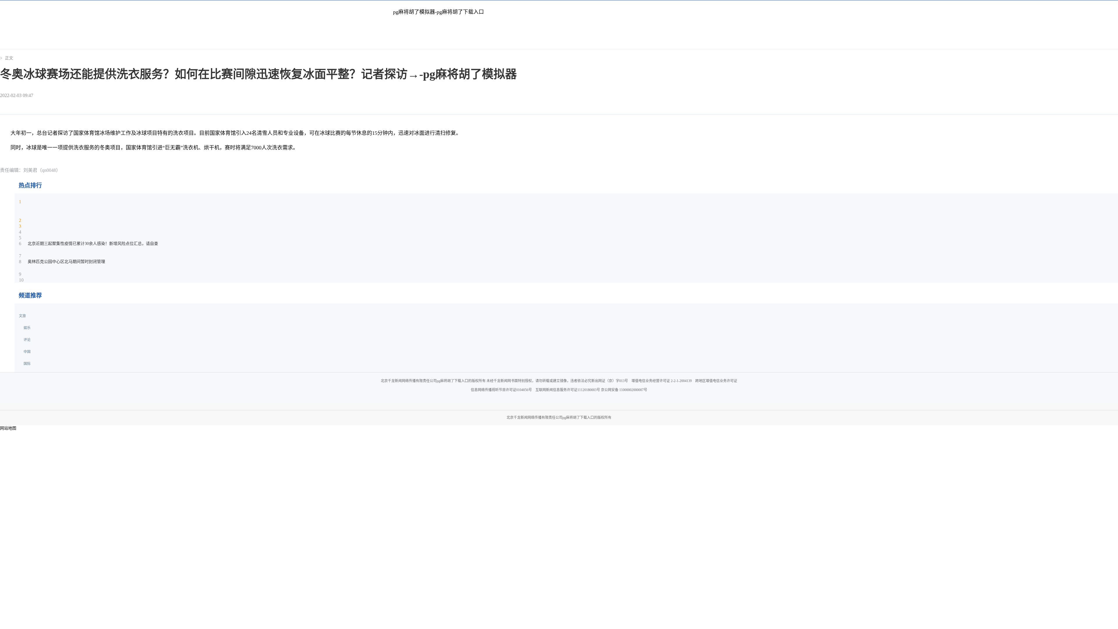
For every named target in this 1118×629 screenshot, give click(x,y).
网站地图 (8, 428)
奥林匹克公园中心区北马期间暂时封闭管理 (66, 261)
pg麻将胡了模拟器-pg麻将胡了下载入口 (438, 12)
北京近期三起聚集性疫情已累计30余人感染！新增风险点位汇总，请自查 (93, 243)
